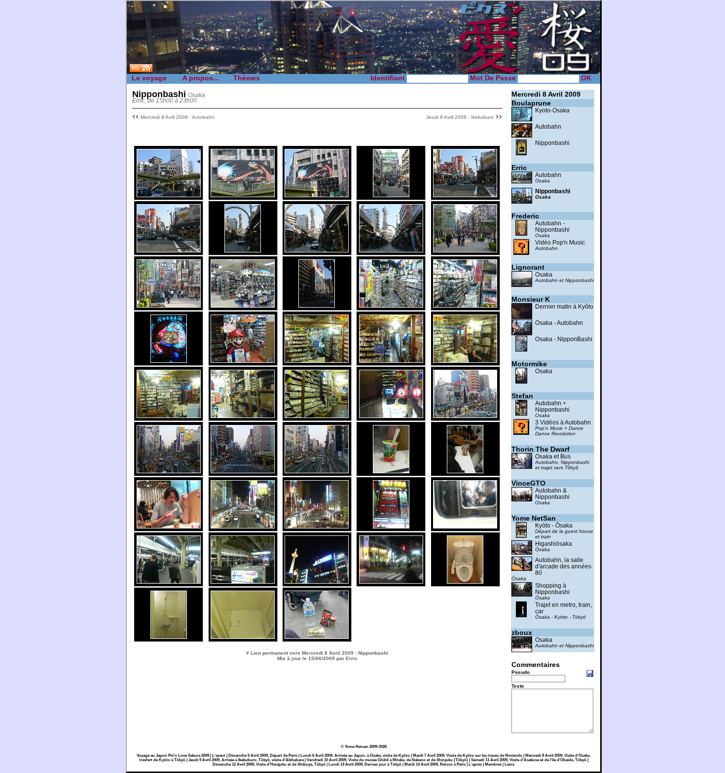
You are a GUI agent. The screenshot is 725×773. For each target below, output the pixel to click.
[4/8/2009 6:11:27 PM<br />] (242, 470)
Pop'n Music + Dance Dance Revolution (559, 430)
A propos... (200, 78)
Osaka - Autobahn (559, 322)
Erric (519, 168)
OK (586, 78)
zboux (521, 632)
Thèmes (246, 78)
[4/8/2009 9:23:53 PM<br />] (316, 581)
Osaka (542, 180)
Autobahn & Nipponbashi (552, 493)
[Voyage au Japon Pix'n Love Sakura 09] (363, 73)
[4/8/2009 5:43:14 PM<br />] (242, 360)
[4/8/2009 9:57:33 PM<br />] (168, 636)
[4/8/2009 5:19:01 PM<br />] (465, 305)
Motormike (529, 364)
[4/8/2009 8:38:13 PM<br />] (242, 581)
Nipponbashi (552, 143)
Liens (509, 764)
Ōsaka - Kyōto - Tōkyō (560, 617)
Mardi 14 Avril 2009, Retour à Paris (435, 764)
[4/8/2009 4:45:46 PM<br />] (242, 249)
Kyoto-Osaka (552, 110)
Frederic (525, 216)
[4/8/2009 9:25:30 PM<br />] (391, 581)
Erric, (139, 100)
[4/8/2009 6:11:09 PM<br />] (168, 470)
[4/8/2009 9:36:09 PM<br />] (465, 581)
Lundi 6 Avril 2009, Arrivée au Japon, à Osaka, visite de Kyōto (355, 755)
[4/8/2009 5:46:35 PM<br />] (316, 415)
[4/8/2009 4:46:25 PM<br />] (391, 249)
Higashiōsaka (553, 543)
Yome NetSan (533, 518)
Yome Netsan (356, 746)
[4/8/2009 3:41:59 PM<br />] (316, 194)
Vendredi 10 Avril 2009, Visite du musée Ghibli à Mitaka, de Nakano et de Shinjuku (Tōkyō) (387, 760)
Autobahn (548, 126)
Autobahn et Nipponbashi (564, 280)
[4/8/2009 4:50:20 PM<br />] (168, 305)
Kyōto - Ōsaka (554, 525)
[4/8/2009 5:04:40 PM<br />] (242, 305)
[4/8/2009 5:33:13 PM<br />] (168, 360)
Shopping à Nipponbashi (552, 588)
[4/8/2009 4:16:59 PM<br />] (168, 249)
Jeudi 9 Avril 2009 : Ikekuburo (460, 117)
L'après (475, 764)
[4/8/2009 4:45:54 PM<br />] (316, 249)
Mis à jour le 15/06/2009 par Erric (317, 658)
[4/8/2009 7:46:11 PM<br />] (391, 526)
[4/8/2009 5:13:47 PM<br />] (316, 305)
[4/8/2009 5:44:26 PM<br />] (316, 360)
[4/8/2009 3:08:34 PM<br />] (168, 194)
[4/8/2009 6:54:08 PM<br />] (168, 526)
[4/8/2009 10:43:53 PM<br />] (316, 636)
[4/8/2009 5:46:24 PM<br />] (242, 415)
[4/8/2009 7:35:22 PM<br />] (242, 526)
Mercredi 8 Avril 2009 (545, 94)
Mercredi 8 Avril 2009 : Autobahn (178, 117)
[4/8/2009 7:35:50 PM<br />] (316, 526)
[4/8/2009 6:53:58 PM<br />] (465, 470)
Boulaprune (531, 103)
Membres (493, 764)
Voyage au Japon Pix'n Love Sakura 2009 (173, 755)
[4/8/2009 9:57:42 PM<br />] (242, 636)
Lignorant (527, 267)
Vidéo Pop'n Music (560, 242)
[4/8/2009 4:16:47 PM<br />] (465, 194)
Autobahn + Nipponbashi (552, 406)
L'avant (218, 755)
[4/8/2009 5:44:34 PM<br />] (391, 360)
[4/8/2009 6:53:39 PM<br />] (391, 470)
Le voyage (149, 78)
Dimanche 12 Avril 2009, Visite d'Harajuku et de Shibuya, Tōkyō (269, 764)
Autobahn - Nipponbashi (552, 226)
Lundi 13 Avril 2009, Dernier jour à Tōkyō (364, 764)
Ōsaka (542, 549)
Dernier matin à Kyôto (564, 306)
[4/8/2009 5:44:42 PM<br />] (465, 360)
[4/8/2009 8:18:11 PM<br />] (465, 526)
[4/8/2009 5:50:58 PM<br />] (391, 415)
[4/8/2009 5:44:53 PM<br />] (168, 415)
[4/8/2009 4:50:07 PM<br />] (465, 249)
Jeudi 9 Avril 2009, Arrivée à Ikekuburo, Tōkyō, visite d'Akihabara (246, 760)
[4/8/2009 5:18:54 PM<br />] (391, 305)
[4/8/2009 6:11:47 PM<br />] (316, 470)
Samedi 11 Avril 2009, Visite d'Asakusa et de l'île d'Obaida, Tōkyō (528, 760)
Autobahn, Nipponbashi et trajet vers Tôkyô (562, 464)
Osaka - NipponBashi (563, 339)
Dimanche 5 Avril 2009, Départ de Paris (262, 755)
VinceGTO (528, 483)
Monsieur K (530, 299)
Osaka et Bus (553, 456)
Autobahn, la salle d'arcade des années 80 (563, 566)
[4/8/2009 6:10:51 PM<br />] (465, 415)
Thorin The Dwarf (540, 449)
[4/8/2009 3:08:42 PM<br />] (242, 194)
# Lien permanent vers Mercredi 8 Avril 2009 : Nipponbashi (317, 653)
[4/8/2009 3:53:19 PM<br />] (391, 194)
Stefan (522, 396)
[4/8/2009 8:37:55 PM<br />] (168, 581)
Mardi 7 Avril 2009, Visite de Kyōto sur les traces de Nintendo (467, 755)
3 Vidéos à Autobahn (563, 422)
